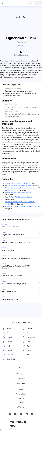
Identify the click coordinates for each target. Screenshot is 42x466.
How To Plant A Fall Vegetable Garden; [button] (18, 197)
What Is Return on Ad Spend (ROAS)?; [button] (19, 192)
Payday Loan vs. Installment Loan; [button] (17, 183)
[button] (10, 414)
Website (21, 45)
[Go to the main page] (12, 3)
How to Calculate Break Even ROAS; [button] (18, 185)
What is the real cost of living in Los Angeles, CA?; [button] (22, 206)
